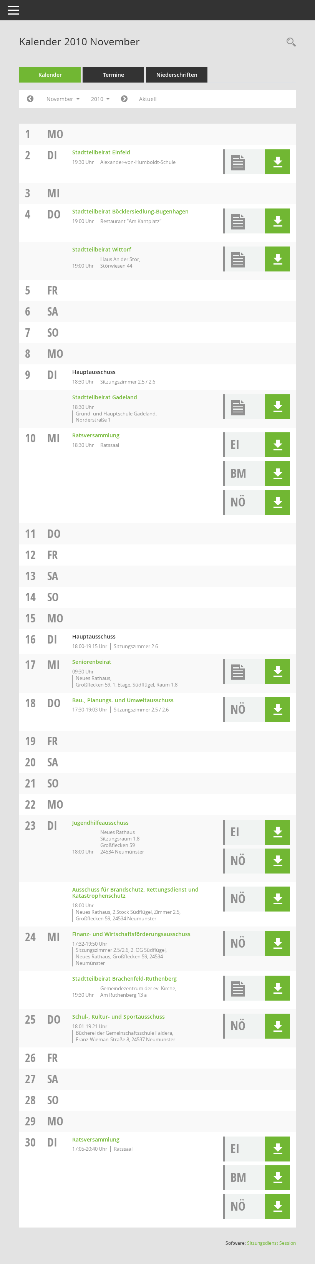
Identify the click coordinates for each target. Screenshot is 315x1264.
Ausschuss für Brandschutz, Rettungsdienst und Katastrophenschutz (135, 893)
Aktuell (148, 99)
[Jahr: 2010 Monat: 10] (30, 99)
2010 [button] (98, 99)
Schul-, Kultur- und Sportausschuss (118, 1016)
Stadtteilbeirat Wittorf (101, 249)
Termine (113, 74)
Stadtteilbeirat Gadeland (104, 397)
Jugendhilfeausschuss (100, 822)
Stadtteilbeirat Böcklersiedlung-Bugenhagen (130, 211)
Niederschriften (176, 74)
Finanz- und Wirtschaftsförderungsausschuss (131, 934)
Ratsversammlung (95, 435)
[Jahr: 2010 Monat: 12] (124, 99)
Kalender (50, 74)
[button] (277, 161)
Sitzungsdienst (271, 1243)
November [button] (60, 99)
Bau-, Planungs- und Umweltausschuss (123, 700)
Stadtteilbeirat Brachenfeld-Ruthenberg (124, 978)
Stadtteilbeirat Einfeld (101, 152)
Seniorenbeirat (91, 661)
